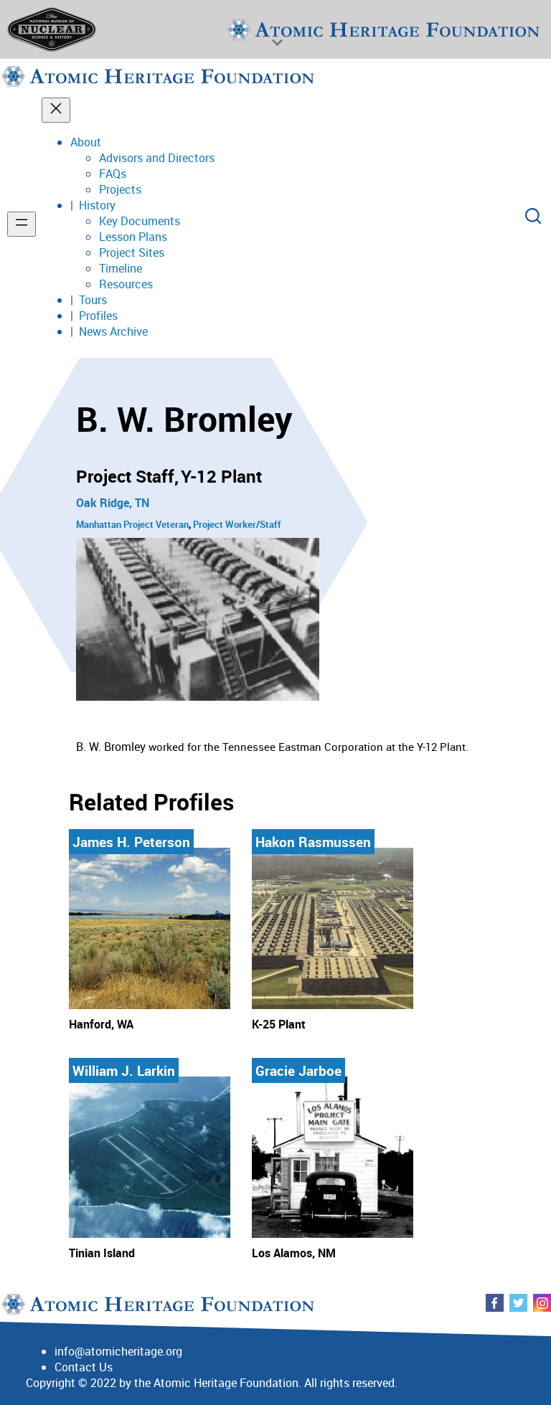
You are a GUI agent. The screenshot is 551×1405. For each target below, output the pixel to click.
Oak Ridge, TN (112, 503)
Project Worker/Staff (237, 524)
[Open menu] (21, 224)
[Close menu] (56, 110)
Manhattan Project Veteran (132, 524)
